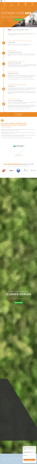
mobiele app (24, 53)
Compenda (4, 1)
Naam (24, 449)
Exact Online (13, 76)
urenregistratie (22, 64)
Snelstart (16, 76)
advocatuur (23, 34)
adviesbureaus (27, 34)
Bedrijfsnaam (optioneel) (26, 452)
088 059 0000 (21, 304)
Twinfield (19, 76)
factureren (17, 45)
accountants (30, 34)
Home (1, 7)
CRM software (12, 45)
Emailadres (25, 455)
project (21, 45)
